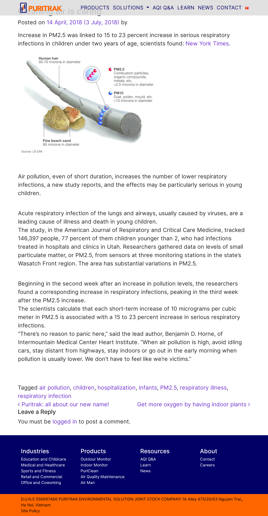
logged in (65, 421)
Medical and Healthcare (43, 465)
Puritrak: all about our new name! (64, 404)
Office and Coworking (41, 482)
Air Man (88, 482)
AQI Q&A (163, 8)
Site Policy (30, 510)
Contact (207, 459)
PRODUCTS (95, 8)
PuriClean (89, 470)
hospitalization (117, 387)
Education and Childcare (43, 459)
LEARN (186, 8)
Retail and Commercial (41, 476)
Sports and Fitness (38, 470)
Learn (145, 465)
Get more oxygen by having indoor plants (192, 404)
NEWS (205, 8)
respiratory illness (203, 387)
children (83, 387)
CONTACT (229, 8)
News (145, 470)
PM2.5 (168, 387)
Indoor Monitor (94, 465)
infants (148, 387)
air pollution (54, 387)
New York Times (207, 43)
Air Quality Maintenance (103, 476)
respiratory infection (44, 395)
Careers (207, 465)
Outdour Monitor (96, 459)
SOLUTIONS (129, 8)
